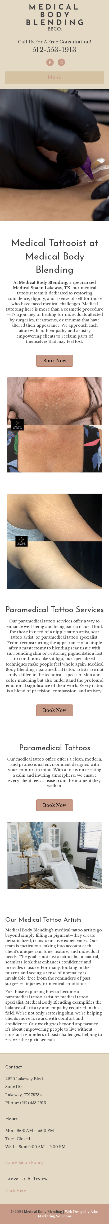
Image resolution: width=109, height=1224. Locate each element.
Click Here (15, 1190)
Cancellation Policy (24, 1162)
